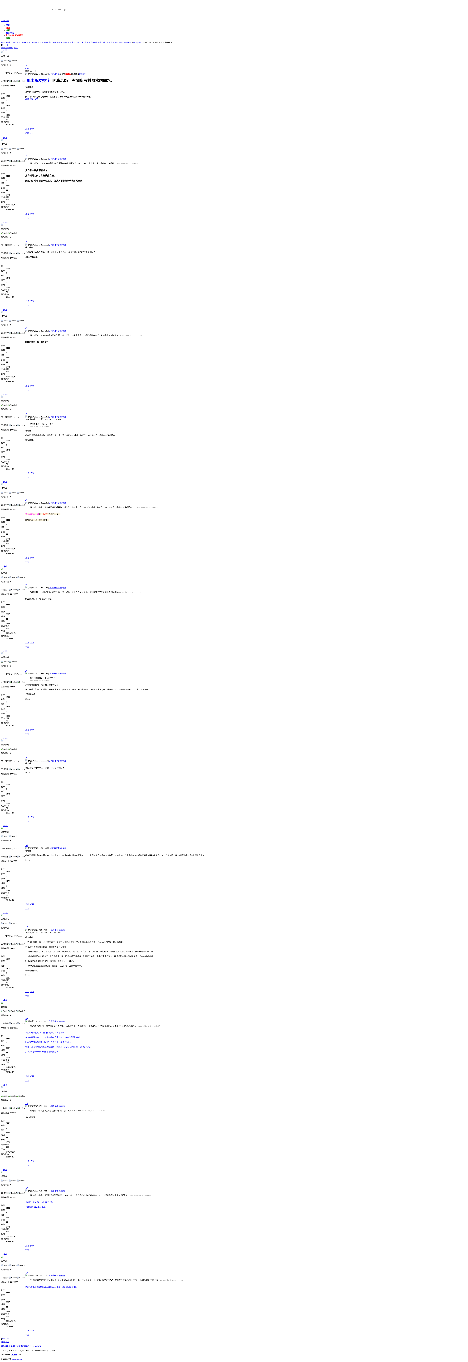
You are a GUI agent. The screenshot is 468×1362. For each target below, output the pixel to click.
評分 (32, 99)
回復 (11, 48)
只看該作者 (54, 74)
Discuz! (14, 1355)
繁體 (83, 74)
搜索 (8, 30)
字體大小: (29, 71)
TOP (32, 133)
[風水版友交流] (38, 80)
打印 (27, 68)
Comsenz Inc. (17, 1359)
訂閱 (27, 133)
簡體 (80, 74)
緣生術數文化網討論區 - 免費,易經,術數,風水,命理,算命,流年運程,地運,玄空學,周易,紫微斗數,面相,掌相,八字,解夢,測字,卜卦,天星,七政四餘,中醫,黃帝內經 (66, 42)
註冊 (3, 21)
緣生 (5, 138)
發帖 (16, 48)
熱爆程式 (10, 33)
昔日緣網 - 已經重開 (14, 35)
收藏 (27, 99)
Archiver (33, 1346)
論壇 (8, 28)
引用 (32, 129)
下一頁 (6, 45)
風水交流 (137, 42)
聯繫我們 (25, 1346)
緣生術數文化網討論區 (10, 1346)
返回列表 (5, 48)
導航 (8, 25)
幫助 (8, 38)
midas (5, 50)
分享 (36, 99)
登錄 (7, 21)
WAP (39, 1346)
